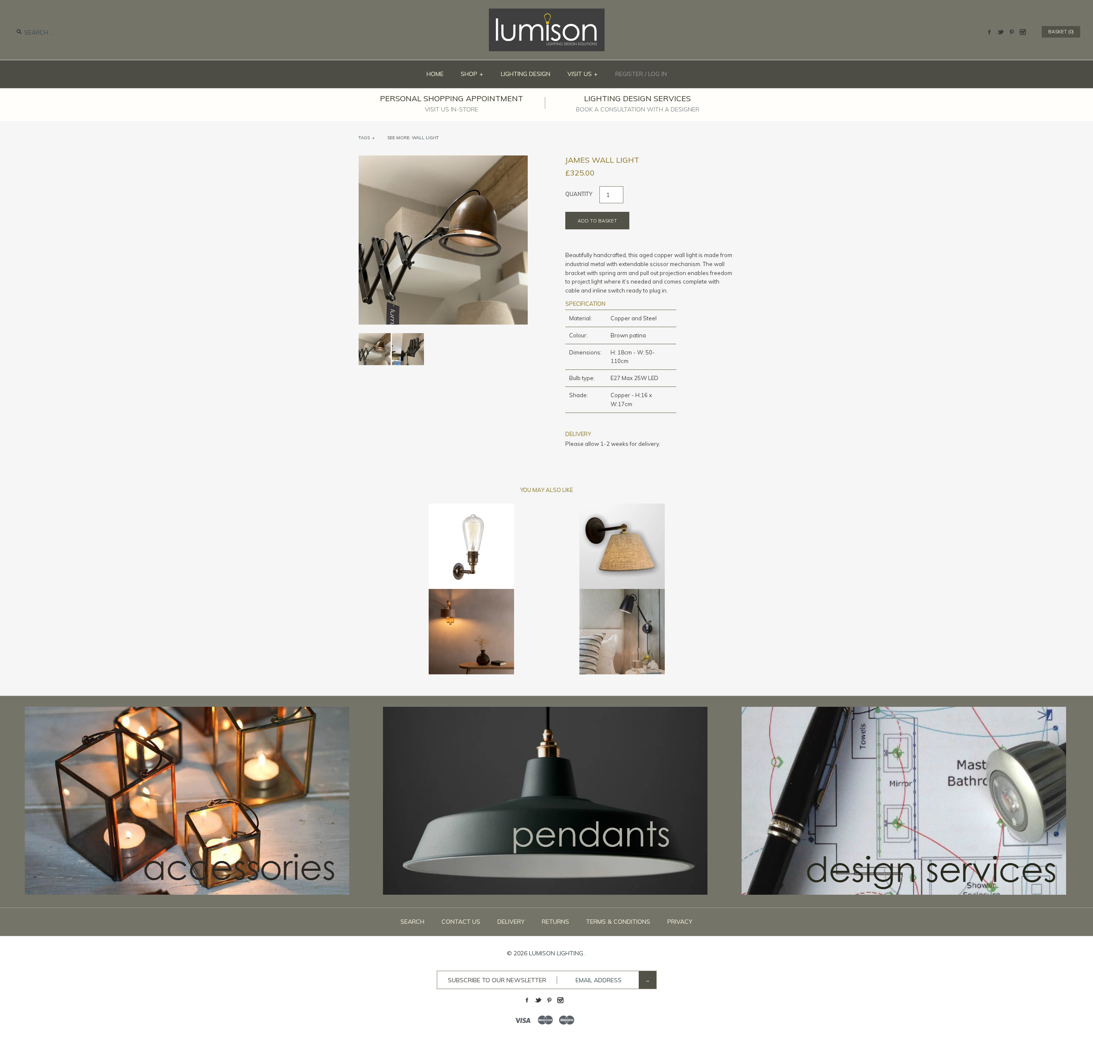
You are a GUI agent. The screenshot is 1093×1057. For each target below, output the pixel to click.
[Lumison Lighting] (547, 12)
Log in (657, 74)
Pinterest (1011, 32)
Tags (367, 138)
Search (412, 921)
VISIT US (582, 74)
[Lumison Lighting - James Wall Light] (443, 159)
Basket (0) (1061, 32)
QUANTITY (578, 193)
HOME (435, 74)
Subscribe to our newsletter (497, 980)
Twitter (1000, 32)
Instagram (1022, 32)
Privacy (680, 921)
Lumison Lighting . (557, 953)
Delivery (511, 921)
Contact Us (460, 921)
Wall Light (425, 138)
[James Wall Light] (408, 337)
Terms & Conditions (618, 921)
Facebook (989, 32)
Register (629, 74)
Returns (555, 921)
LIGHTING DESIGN (525, 74)
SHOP (472, 74)
